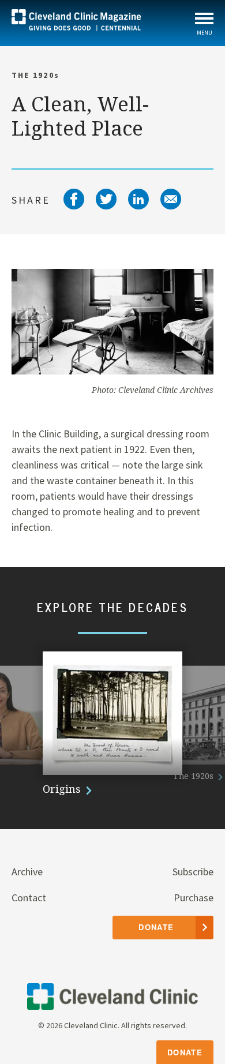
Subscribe (192, 871)
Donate (184, 1052)
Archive (27, 871)
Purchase (193, 897)
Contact (29, 897)
